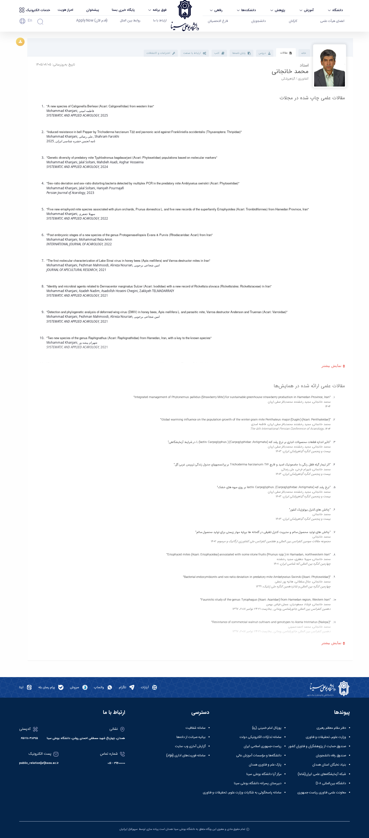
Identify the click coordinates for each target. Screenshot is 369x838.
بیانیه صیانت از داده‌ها (191, 737)
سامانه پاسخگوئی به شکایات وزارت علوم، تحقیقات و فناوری (242, 792)
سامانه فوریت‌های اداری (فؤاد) (186, 755)
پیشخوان (92, 9)
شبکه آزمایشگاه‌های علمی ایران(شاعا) (322, 774)
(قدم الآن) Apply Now (92, 20)
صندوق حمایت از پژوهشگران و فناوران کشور (317, 746)
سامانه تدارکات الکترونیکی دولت (260, 737)
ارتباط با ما (160, 20)
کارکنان (293, 21)
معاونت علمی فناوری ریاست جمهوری (321, 792)
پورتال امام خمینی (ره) (266, 728)
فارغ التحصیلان (218, 21)
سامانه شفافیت (196, 728)
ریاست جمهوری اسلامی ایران (262, 746)
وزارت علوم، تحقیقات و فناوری (326, 737)
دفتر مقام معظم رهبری (331, 728)
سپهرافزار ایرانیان (128, 829)
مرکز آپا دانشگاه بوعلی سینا (263, 774)
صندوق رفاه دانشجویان (331, 755)
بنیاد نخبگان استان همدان (329, 764)
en (30, 20)
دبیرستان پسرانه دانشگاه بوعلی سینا (257, 783)
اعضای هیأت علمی (332, 21)
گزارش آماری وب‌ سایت (190, 746)
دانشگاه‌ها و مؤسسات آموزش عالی (258, 755)
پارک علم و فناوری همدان (265, 764)
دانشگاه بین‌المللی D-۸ (331, 783)
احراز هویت (65, 9)
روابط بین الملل (130, 20)
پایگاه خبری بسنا (123, 9)
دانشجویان (258, 21)
